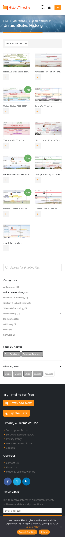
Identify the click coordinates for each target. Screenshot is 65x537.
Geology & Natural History (15, 302)
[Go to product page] (17, 60)
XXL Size (49, 373)
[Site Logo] (16, 7)
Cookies (10, 447)
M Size (18, 373)
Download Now (20, 403)
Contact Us (12, 462)
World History (9, 313)
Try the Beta (18, 413)
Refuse (44, 532)
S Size (8, 373)
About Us (11, 467)
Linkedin (26, 481)
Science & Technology (13, 308)
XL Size (37, 373)
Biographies (9, 318)
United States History (14, 292)
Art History (8, 324)
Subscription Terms (17, 430)
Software (7, 334)
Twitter (17, 481)
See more (6, 77)
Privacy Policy (14, 438)
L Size (27, 373)
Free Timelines (12, 354)
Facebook (8, 481)
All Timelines (9, 286)
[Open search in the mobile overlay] (32, 267)
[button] (43, 7)
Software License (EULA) (20, 434)
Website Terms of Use (19, 443)
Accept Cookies (27, 532)
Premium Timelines (32, 354)
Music (6, 329)
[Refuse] (60, 526)
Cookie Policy (33, 527)
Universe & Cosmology (14, 297)
